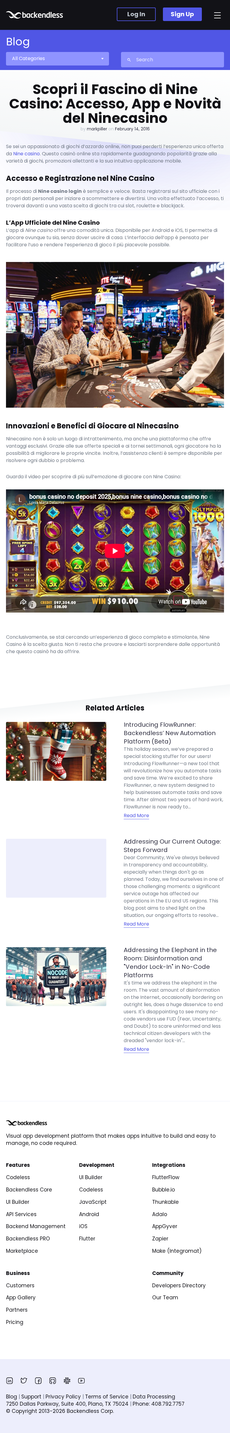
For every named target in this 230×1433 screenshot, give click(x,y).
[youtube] (81, 1380)
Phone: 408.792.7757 (158, 1403)
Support (31, 1396)
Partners (17, 1309)
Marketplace (22, 1251)
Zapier (160, 1238)
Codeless (18, 1177)
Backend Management (36, 1226)
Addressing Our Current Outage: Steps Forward (172, 845)
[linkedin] (9, 1380)
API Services (21, 1214)
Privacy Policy (63, 1396)
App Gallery (21, 1297)
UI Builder (17, 1202)
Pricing (14, 1322)
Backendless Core (29, 1189)
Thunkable (165, 1202)
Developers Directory (179, 1285)
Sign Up (182, 14)
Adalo (159, 1214)
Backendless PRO (28, 1238)
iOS (83, 1226)
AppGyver (164, 1226)
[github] (52, 1380)
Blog (11, 1396)
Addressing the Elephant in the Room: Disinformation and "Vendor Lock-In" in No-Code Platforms (170, 962)
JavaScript (93, 1202)
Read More (136, 815)
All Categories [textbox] (28, 58)
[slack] (67, 1380)
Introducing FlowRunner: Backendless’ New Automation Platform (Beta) (170, 733)
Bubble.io (163, 1189)
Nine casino (26, 153)
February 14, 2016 (132, 129)
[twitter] (24, 1380)
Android (89, 1214)
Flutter (87, 1238)
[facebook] (38, 1380)
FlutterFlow (165, 1177)
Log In (136, 14)
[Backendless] (26, 1123)
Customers (20, 1285)
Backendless (35, 15)
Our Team (165, 1297)
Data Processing (154, 1396)
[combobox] (57, 58)
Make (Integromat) (177, 1251)
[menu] (217, 15)
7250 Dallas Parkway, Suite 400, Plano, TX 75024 (67, 1403)
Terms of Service (106, 1396)
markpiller (97, 129)
